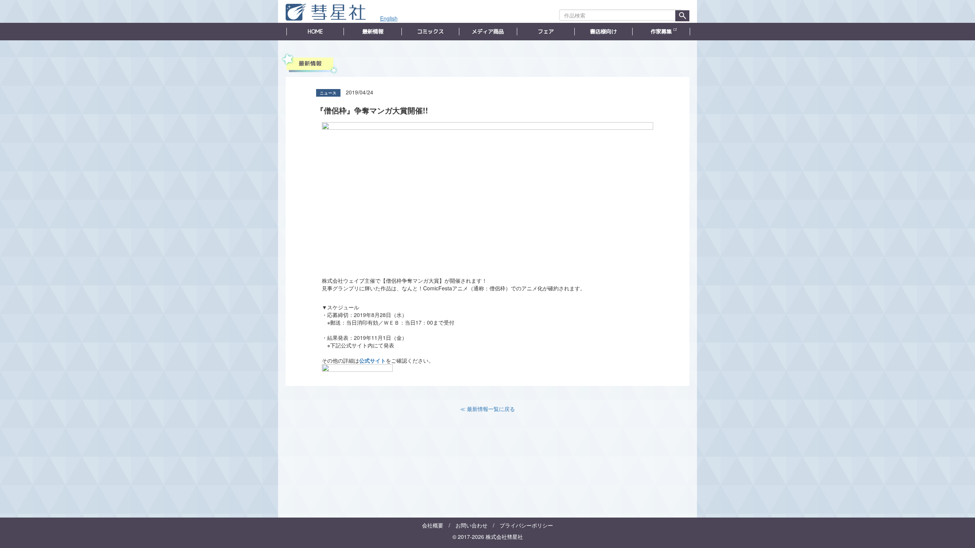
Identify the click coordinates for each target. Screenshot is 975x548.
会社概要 (432, 525)
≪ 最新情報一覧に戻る (487, 409)
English (389, 18)
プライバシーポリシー (526, 525)
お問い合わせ (472, 525)
